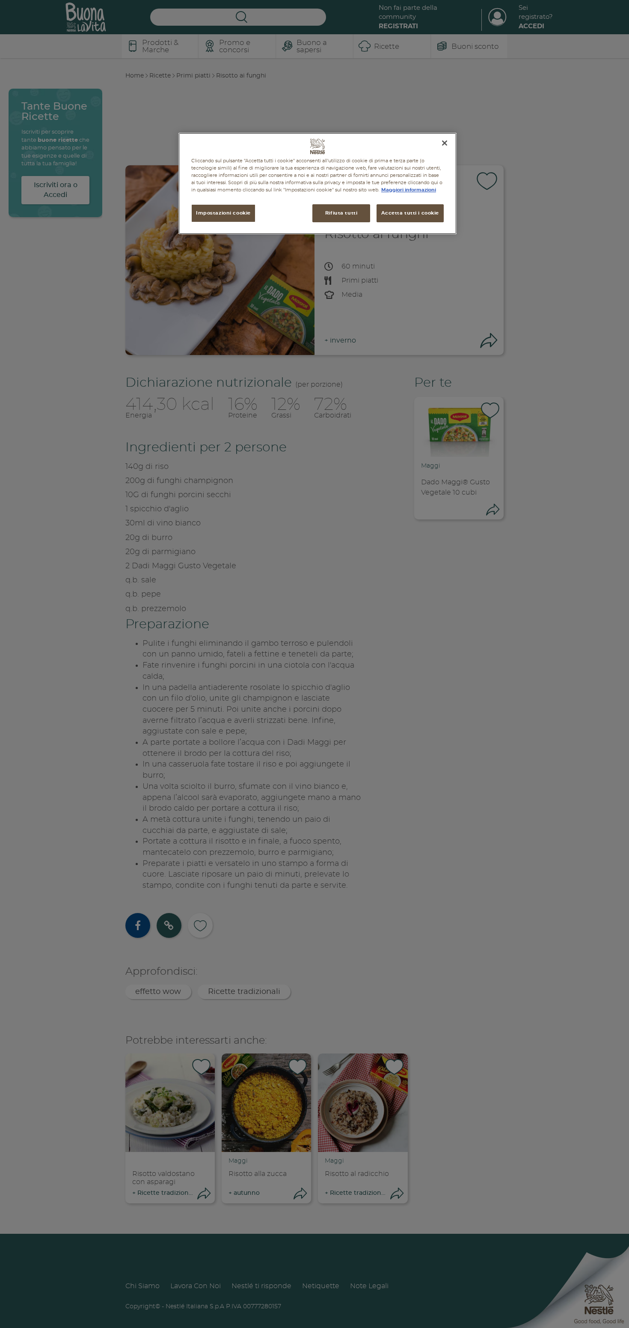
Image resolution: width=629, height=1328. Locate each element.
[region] (317, 183)
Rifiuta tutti (341, 213)
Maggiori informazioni (408, 190)
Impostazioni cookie (223, 213)
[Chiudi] (444, 143)
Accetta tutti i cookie (410, 213)
